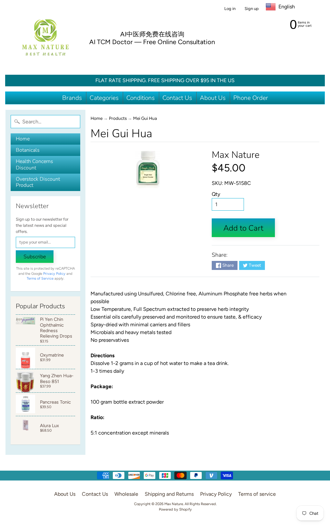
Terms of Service (40, 278)
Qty (216, 194)
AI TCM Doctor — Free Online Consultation (152, 42)
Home (23, 138)
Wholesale (126, 494)
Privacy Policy (54, 274)
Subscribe (35, 256)
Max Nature (235, 155)
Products (118, 118)
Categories (104, 98)
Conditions (140, 98)
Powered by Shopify (175, 509)
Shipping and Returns (169, 494)
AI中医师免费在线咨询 (152, 34)
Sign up (252, 9)
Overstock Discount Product (38, 182)
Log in (230, 9)
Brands (72, 98)
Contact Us (177, 98)
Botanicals (28, 150)
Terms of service (257, 494)
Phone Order (250, 98)
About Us (213, 98)
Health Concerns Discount (34, 164)
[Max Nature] (45, 37)
